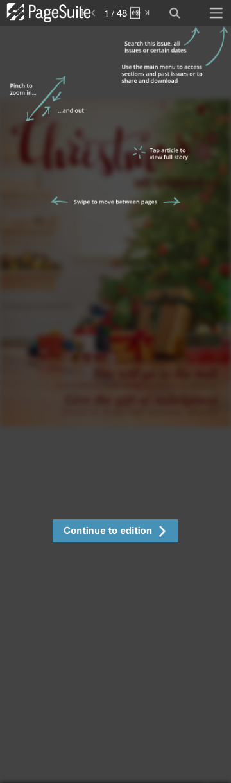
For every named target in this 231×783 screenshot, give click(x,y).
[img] (115, 404)
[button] (115, 532)
